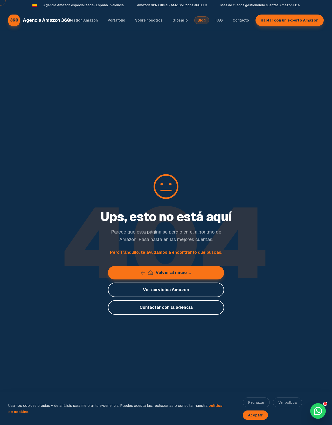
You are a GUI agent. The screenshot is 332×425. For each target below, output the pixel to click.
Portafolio (116, 20)
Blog (202, 20)
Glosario (180, 20)
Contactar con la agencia (166, 307)
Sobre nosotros (149, 20)
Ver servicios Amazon (166, 289)
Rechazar (256, 402)
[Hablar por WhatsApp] (318, 411)
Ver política (287, 402)
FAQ (219, 20)
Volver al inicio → (174, 272)
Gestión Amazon (83, 20)
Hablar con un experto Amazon (290, 20)
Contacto (241, 20)
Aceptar (255, 415)
